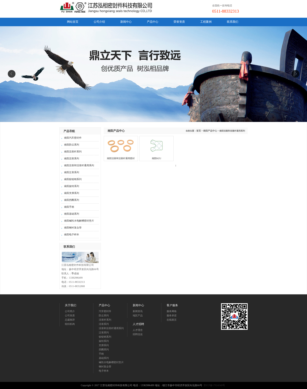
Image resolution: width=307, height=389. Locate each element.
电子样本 (104, 371)
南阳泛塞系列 (71, 172)
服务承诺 (172, 315)
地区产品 (138, 315)
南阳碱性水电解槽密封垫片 (79, 220)
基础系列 (104, 358)
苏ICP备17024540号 (215, 385)
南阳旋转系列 (71, 186)
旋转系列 (104, 341)
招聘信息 (138, 334)
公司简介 (70, 311)
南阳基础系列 (71, 213)
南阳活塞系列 (71, 158)
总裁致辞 (70, 319)
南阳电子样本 (71, 234)
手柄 (101, 353)
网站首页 (72, 21)
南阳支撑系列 (71, 193)
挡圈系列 (104, 349)
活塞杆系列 (105, 319)
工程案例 (206, 21)
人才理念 (138, 330)
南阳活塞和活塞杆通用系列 (79, 165)
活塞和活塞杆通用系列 (111, 328)
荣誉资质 (179, 21)
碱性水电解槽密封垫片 (111, 362)
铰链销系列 (105, 336)
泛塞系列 (104, 332)
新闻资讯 (138, 311)
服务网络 (172, 311)
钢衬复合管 (105, 366)
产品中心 (152, 21)
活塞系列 (104, 324)
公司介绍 (99, 21)
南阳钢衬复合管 (73, 227)
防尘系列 (104, 315)
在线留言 (172, 319)
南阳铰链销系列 (73, 179)
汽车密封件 (105, 311)
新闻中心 (126, 21)
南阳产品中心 (210, 130)
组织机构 (70, 324)
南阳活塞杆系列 (73, 151)
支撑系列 (104, 345)
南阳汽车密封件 (73, 137)
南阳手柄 (69, 207)
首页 (198, 130)
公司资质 (70, 315)
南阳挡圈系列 (71, 200)
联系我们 (232, 21)
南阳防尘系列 (71, 144)
